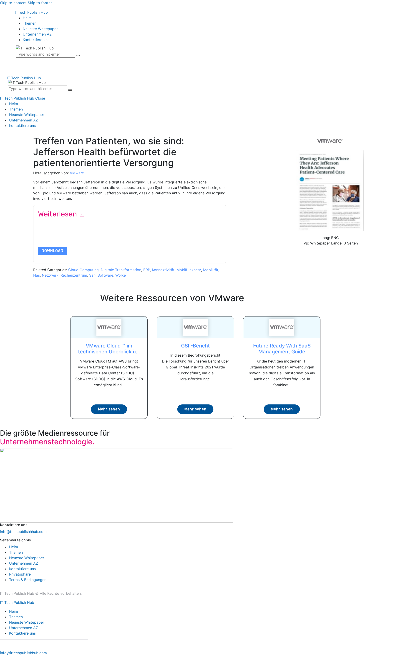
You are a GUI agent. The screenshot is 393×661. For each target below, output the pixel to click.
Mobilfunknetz (188, 269)
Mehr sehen (109, 409)
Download (52, 251)
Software (105, 275)
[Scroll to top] (2, 658)
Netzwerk (50, 275)
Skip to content (13, 2)
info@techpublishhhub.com (23, 531)
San (92, 275)
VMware (77, 173)
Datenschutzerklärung (65, 241)
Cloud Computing (83, 269)
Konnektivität (163, 269)
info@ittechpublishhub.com (23, 653)
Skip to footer (40, 2)
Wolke (120, 275)
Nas (36, 275)
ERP (146, 269)
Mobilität (210, 269)
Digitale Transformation (121, 269)
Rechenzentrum (73, 275)
